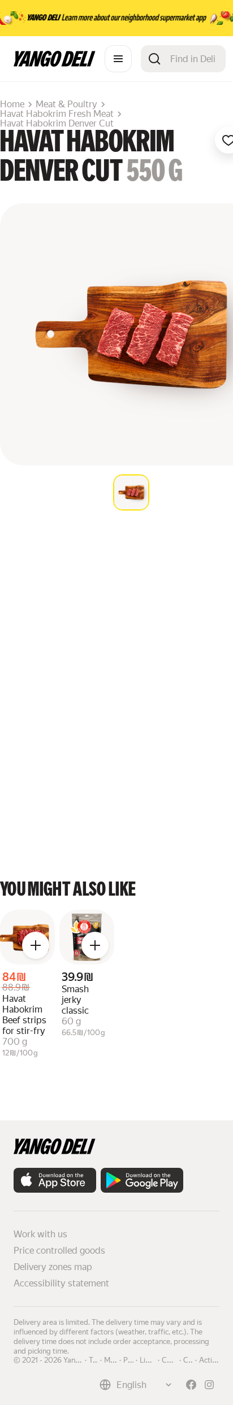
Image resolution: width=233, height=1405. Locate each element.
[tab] (131, 492)
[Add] (35, 945)
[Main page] (55, 63)
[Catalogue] (118, 58)
